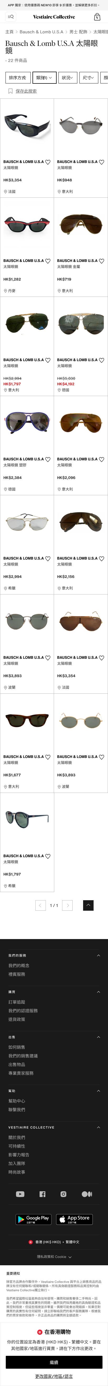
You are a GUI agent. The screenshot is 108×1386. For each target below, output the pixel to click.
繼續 (54, 1362)
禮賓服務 (16, 974)
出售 (12, 1037)
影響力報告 (18, 1155)
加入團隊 (16, 1163)
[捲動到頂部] (88, 905)
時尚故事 (16, 1172)
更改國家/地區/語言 (54, 1376)
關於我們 (16, 1137)
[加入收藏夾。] (48, 162)
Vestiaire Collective (31, 1127)
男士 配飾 (78, 32)
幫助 (12, 1091)
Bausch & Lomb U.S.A (41, 32)
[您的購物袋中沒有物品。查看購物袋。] (97, 16)
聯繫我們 (16, 1109)
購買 (12, 992)
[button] (97, 16)
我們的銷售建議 (23, 1056)
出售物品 (16, 1064)
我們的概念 (18, 965)
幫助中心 (16, 1101)
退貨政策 (16, 1019)
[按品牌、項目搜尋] (10, 17)
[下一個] (67, 905)
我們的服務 (17, 955)
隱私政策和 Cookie (51, 1256)
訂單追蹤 (16, 1002)
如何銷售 (16, 1047)
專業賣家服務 (21, 1073)
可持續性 (16, 1146)
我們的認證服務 (23, 1011)
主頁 (9, 32)
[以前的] (40, 905)
